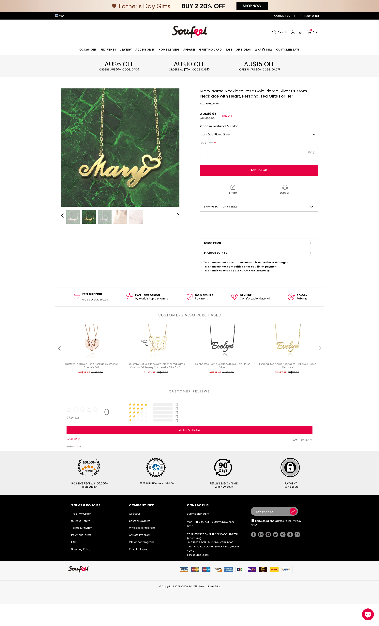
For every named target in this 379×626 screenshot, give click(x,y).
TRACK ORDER (311, 16)
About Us (135, 514)
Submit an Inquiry (198, 514)
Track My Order (81, 514)
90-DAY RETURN (250, 270)
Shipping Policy (81, 549)
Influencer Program (141, 542)
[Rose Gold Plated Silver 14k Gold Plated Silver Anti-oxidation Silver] (259, 134)
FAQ (73, 542)
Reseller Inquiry (139, 549)
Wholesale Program (142, 528)
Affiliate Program (140, 535)
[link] (88, 49)
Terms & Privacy (81, 528)
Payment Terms (81, 535)
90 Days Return (80, 521)
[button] (279, 32)
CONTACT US (282, 15)
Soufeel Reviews (139, 521)
